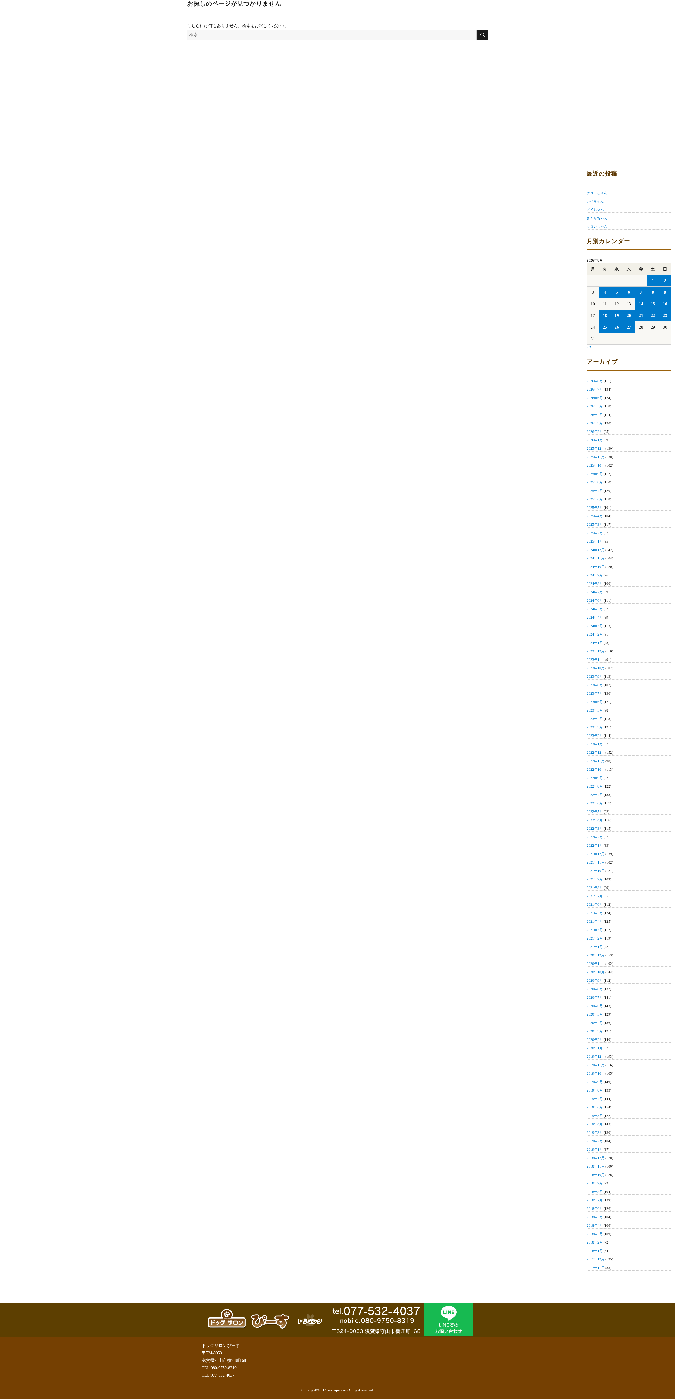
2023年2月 (595, 736)
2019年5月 (595, 1116)
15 (653, 304)
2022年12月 (596, 753)
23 (665, 315)
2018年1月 (595, 1251)
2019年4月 (595, 1124)
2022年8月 (595, 786)
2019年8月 (595, 1090)
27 (629, 327)
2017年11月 (596, 1268)
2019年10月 (596, 1073)
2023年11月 (596, 660)
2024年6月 (595, 601)
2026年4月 (595, 415)
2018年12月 (596, 1158)
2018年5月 (595, 1217)
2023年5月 (595, 710)
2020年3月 (595, 1031)
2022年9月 (595, 778)
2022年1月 (595, 845)
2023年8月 (595, 685)
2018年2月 (595, 1242)
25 (605, 327)
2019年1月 (595, 1149)
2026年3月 (595, 423)
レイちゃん (595, 201)
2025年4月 (595, 516)
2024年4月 (595, 617)
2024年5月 (595, 609)
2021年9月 (595, 879)
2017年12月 (596, 1259)
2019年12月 (596, 1057)
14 (641, 304)
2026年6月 (595, 398)
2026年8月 (595, 381)
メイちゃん (595, 210)
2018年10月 (596, 1175)
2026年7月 (595, 389)
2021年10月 (596, 871)
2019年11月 (596, 1065)
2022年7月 (595, 795)
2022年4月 (595, 820)
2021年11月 (596, 862)
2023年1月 (595, 744)
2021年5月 (595, 913)
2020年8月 (595, 989)
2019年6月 (595, 1107)
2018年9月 (595, 1183)
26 (617, 327)
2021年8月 (595, 888)
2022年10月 (596, 769)
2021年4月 (595, 921)
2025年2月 (595, 533)
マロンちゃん (597, 227)
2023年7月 (595, 693)
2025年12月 (596, 448)
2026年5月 (595, 406)
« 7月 (591, 347)
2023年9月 (595, 677)
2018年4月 (595, 1225)
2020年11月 (596, 964)
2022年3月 (595, 829)
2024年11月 (596, 558)
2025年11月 (596, 457)
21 (641, 315)
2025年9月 (595, 474)
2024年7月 (595, 592)
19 (617, 315)
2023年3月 (595, 727)
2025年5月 (595, 508)
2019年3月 (595, 1133)
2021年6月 (595, 905)
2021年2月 (595, 938)
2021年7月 (595, 896)
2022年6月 (595, 803)
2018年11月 (596, 1166)
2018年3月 (595, 1234)
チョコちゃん (597, 193)
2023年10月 (596, 668)
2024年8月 (595, 584)
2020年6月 (595, 1006)
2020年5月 (595, 1014)
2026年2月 (595, 432)
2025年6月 (595, 499)
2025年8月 (595, 482)
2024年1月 (595, 643)
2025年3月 (595, 525)
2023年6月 (595, 702)
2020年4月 (595, 1023)
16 (665, 304)
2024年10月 (596, 567)
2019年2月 (595, 1141)
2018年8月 (595, 1192)
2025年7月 (595, 491)
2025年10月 (596, 465)
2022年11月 (596, 761)
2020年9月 (595, 981)
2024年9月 (595, 575)
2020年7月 (595, 997)
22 (653, 315)
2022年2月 (595, 837)
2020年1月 (595, 1048)
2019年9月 (595, 1082)
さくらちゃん (597, 218)
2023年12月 (596, 651)
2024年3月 (595, 626)
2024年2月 (595, 634)
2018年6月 (595, 1209)
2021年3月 (595, 930)
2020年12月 (596, 955)
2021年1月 (595, 947)
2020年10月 (596, 972)
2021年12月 (596, 854)
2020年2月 (595, 1040)
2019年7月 (595, 1099)
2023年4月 (595, 719)
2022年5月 (595, 812)
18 (605, 315)
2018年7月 (595, 1200)
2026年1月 (595, 440)
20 (629, 315)
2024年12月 (596, 550)
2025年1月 (595, 541)
